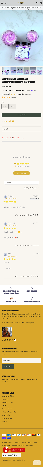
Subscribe (7, 367)
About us (4, 421)
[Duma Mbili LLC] (21, 3)
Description (5, 129)
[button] (6, 450)
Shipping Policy (7, 409)
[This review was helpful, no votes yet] (33, 215)
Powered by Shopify (20, 460)
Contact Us (5, 399)
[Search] (6, 3)
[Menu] (2, 3)
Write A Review (21, 173)
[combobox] (31, 188)
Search (4, 406)
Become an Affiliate (8, 396)
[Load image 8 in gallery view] (21, 38)
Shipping (13, 94)
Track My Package (7, 402)
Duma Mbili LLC (9, 121)
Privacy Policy (6, 415)
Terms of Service (7, 418)
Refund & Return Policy (9, 412)
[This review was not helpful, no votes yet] (37, 215)
